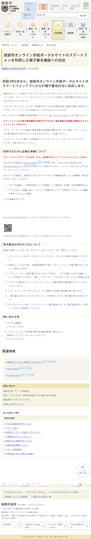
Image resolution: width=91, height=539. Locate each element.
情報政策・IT (37, 45)
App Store (38, 163)
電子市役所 (51, 45)
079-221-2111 (18, 512)
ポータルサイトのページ (60, 115)
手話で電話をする (78, 526)
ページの (82, 472)
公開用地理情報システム (16, 445)
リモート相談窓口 (13, 449)
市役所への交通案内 (32, 526)
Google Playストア (20, 166)
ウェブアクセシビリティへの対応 (64, 492)
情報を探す (27, 16)
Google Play (20, 375)
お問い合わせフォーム (13, 404)
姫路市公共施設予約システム (18, 441)
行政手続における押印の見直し (19, 454)
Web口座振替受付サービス (18, 424)
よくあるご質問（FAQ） (55, 526)
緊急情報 (43, 6)
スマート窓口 (11, 428)
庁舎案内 (7, 524)
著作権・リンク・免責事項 (17, 496)
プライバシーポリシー (36, 492)
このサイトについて (14, 492)
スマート (29, 7)
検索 (84, 16)
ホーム (14, 45)
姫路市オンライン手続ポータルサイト (31, 362)
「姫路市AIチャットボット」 (19, 437)
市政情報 (24, 45)
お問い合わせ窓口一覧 (42, 496)
